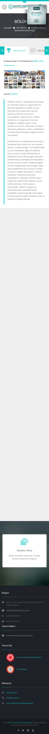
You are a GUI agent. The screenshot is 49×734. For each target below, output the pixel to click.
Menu (4, 6)
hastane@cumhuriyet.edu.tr (18, 610)
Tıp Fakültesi (21, 669)
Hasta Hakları (11, 692)
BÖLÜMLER (21, 27)
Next (47, 50)
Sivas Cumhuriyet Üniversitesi (28, 657)
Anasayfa (8, 27)
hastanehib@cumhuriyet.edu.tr (19, 635)
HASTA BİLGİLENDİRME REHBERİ (19, 703)
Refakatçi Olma (12, 698)
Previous (2, 50)
